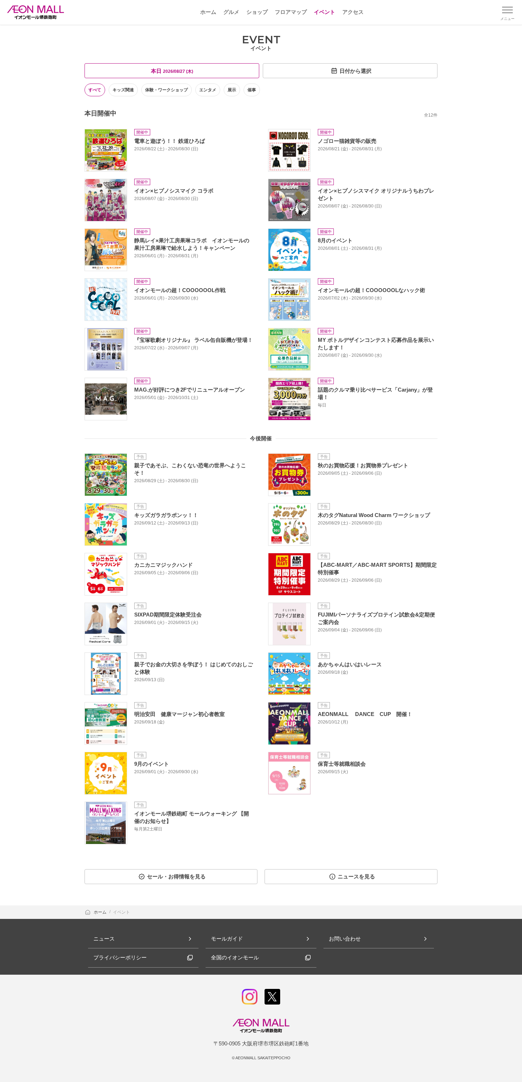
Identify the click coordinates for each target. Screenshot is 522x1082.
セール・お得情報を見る (176, 876)
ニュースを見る (356, 876)
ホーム (101, 912)
